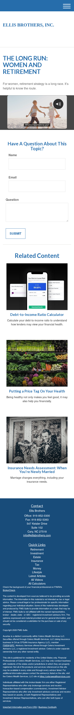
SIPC (12, 645)
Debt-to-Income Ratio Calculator (37, 315)
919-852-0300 (39, 41)
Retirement (37, 549)
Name (13, 155)
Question (12, 200)
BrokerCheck (9, 590)
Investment (37, 553)
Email (13, 177)
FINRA (6, 645)
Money (37, 568)
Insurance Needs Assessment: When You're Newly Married (37, 470)
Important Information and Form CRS (20, 706)
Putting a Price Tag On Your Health (37, 391)
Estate (37, 557)
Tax (37, 564)
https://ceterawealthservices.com (55, 676)
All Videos (37, 580)
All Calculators (37, 583)
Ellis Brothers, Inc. (28, 24)
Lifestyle (37, 572)
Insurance (37, 561)
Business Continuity (48, 706)
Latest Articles (37, 576)
